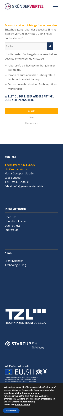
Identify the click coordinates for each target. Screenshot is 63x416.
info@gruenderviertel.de (28, 186)
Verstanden (11, 410)
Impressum (11, 230)
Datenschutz (12, 225)
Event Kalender (14, 261)
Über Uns (10, 217)
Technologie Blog (15, 265)
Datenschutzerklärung (23, 401)
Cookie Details (22, 404)
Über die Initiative (15, 221)
